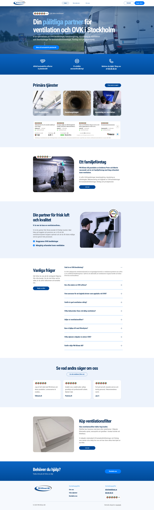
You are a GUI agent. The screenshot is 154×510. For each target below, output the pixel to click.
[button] (76, 3)
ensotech (118, 505)
